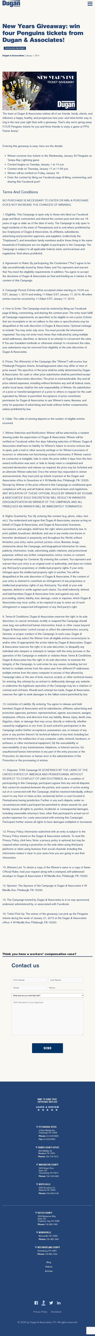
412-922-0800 (52, 1136)
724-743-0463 (52, 1176)
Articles (49, 1271)
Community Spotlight (15, 48)
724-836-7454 (51, 1254)
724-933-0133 (52, 1193)
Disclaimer (56, 1312)
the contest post (58, 313)
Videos (48, 1266)
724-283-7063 (51, 1224)
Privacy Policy (40, 1312)
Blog (48, 1262)
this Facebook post (28, 181)
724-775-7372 (52, 1156)
